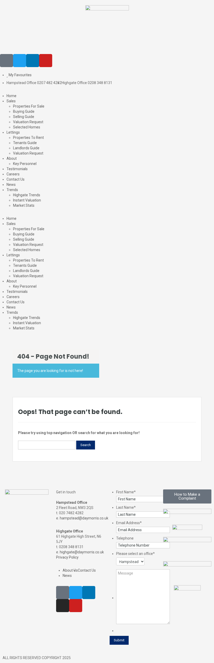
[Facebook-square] (6, 60)
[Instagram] (62, 605)
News (11, 184)
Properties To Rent (28, 137)
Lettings (13, 132)
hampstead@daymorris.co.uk (84, 518)
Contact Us (16, 179)
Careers (13, 174)
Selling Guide (23, 117)
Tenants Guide (25, 143)
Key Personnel (25, 164)
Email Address (129, 523)
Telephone (125, 538)
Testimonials (17, 169)
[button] (107, 213)
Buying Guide (23, 111)
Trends (12, 190)
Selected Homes (26, 127)
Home (11, 96)
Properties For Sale (28, 106)
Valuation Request (28, 122)
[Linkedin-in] (32, 60)
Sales (11, 101)
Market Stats (23, 205)
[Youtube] (45, 60)
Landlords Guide (26, 148)
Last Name (126, 507)
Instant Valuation (27, 200)
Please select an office (135, 554)
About (12, 158)
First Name (126, 492)
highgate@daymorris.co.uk (82, 552)
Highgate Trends (26, 195)
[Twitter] (19, 60)
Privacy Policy (67, 557)
